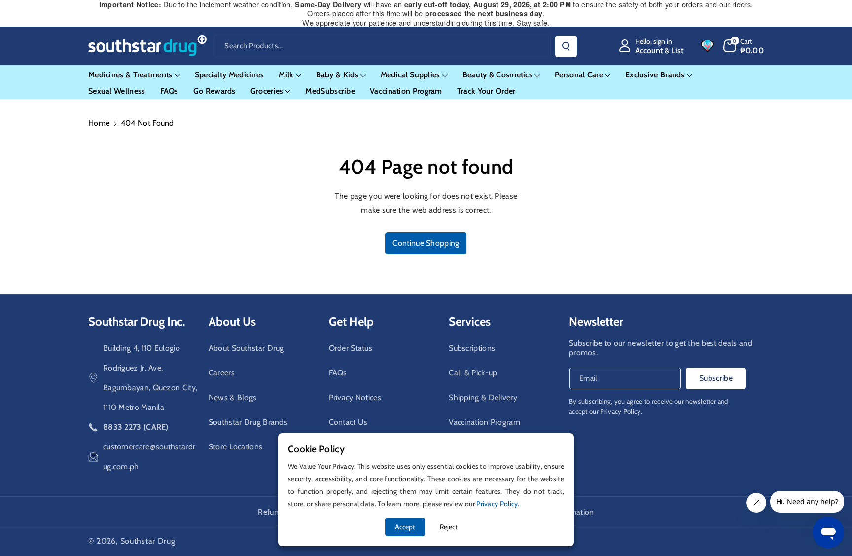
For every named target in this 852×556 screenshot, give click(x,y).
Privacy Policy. (621, 411)
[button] (743, 46)
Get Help (351, 321)
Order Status (351, 348)
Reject (449, 526)
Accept (405, 526)
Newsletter (596, 321)
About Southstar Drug (246, 348)
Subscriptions (472, 348)
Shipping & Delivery (483, 397)
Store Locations (236, 446)
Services (470, 321)
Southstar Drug (148, 541)
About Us (232, 321)
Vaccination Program (484, 422)
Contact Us (348, 422)
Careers (222, 372)
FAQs (338, 372)
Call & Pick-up (473, 372)
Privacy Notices (355, 397)
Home (98, 123)
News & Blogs (233, 397)
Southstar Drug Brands (248, 422)
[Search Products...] (566, 46)
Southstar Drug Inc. (136, 321)
